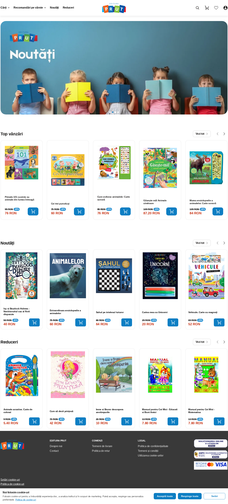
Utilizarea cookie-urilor (150, 455)
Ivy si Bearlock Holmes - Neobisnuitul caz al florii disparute (17, 311)
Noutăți (54, 7)
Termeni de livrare (102, 446)
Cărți (4, 7)
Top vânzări (12, 134)
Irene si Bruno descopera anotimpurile (109, 411)
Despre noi (56, 446)
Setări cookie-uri (10, 479)
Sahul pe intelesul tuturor (110, 312)
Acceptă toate (165, 496)
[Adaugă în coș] (33, 211)
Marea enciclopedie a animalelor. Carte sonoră (203, 202)
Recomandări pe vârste (28, 7)
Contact (54, 450)
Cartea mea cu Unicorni (154, 312)
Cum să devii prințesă (61, 411)
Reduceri (68, 7)
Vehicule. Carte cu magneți (202, 312)
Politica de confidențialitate (153, 446)
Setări (214, 496)
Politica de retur (101, 450)
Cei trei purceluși (60, 203)
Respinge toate (189, 496)
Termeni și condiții (148, 450)
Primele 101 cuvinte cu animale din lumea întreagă (19, 198)
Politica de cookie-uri (12, 484)
